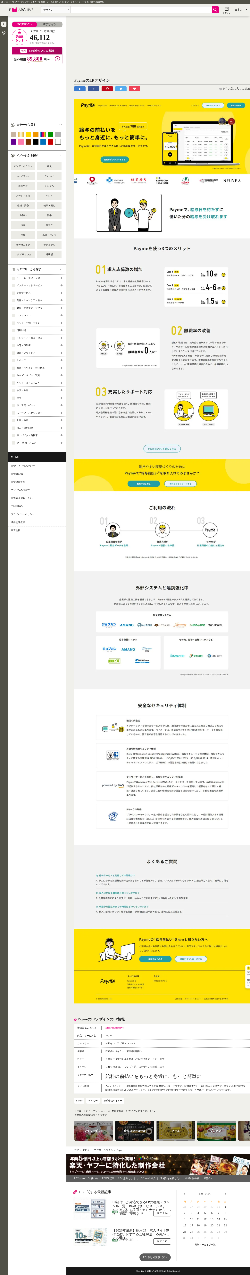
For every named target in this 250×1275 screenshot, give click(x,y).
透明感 (49, 254)
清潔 (23, 225)
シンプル (49, 186)
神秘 (23, 235)
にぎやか (23, 186)
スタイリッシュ (23, 254)
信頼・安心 (23, 205)
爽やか (49, 225)
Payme (79, 1100)
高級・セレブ (49, 235)
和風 (49, 166)
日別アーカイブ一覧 (205, 1244)
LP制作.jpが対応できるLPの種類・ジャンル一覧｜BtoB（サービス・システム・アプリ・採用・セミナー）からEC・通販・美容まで (141, 1204)
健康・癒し (49, 205)
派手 (49, 215)
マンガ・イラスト (23, 166)
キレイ (49, 195)
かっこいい (23, 176)
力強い (23, 215)
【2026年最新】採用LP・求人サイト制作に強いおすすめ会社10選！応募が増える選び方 (141, 1232)
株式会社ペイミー (113, 1100)
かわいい (49, 176)
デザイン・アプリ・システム (97, 1150)
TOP (76, 1150)
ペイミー (93, 1100)
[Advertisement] (37, 91)
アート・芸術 (23, 195)
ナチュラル (49, 244)
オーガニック (23, 244)
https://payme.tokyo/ (114, 1027)
